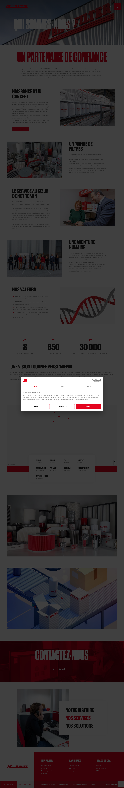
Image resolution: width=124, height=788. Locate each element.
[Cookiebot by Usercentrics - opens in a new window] (93, 380)
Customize (61, 406)
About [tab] (89, 386)
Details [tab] (62, 386)
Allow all (88, 406)
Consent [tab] (34, 386)
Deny (36, 406)
